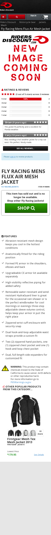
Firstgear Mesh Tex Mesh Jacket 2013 (21, 440)
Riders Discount (8, 22)
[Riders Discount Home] (6, 5)
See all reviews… (25, 148)
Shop (24, 208)
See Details (39, 454)
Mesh (4, 25)
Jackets (42, 22)
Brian (8, 122)
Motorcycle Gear (27, 22)
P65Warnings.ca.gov (21, 382)
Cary (8, 135)
